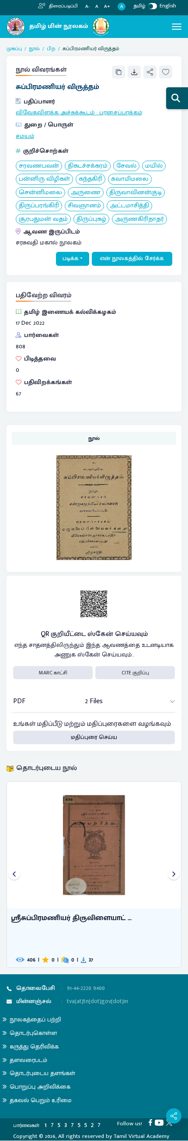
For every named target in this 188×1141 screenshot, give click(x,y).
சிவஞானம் (84, 206)
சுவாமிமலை (130, 179)
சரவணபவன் (39, 166)
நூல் (34, 48)
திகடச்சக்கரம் (88, 166)
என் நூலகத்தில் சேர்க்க (132, 258)
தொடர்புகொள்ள (33, 1033)
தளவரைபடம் (28, 1060)
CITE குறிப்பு (135, 672)
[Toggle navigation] (176, 26)
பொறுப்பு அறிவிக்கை (40, 1086)
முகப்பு (14, 48)
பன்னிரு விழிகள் (44, 179)
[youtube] (160, 1122)
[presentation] (14, 874)
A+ (107, 6)
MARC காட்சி (53, 672)
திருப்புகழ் (91, 219)
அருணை (86, 193)
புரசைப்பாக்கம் (120, 112)
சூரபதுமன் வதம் (43, 219)
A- (87, 6)
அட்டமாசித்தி (129, 206)
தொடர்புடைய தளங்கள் (42, 1073)
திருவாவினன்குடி (135, 193)
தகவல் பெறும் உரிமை (41, 1100)
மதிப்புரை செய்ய (94, 737)
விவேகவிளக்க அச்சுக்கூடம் (55, 112)
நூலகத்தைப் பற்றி (35, 1019)
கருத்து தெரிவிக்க (34, 1046)
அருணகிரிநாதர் (139, 219)
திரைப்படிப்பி (63, 6)
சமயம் (25, 136)
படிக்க (71, 258)
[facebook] (152, 1122)
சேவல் (126, 166)
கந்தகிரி (90, 179)
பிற (51, 48)
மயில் (154, 166)
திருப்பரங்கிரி (39, 206)
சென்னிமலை (40, 193)
